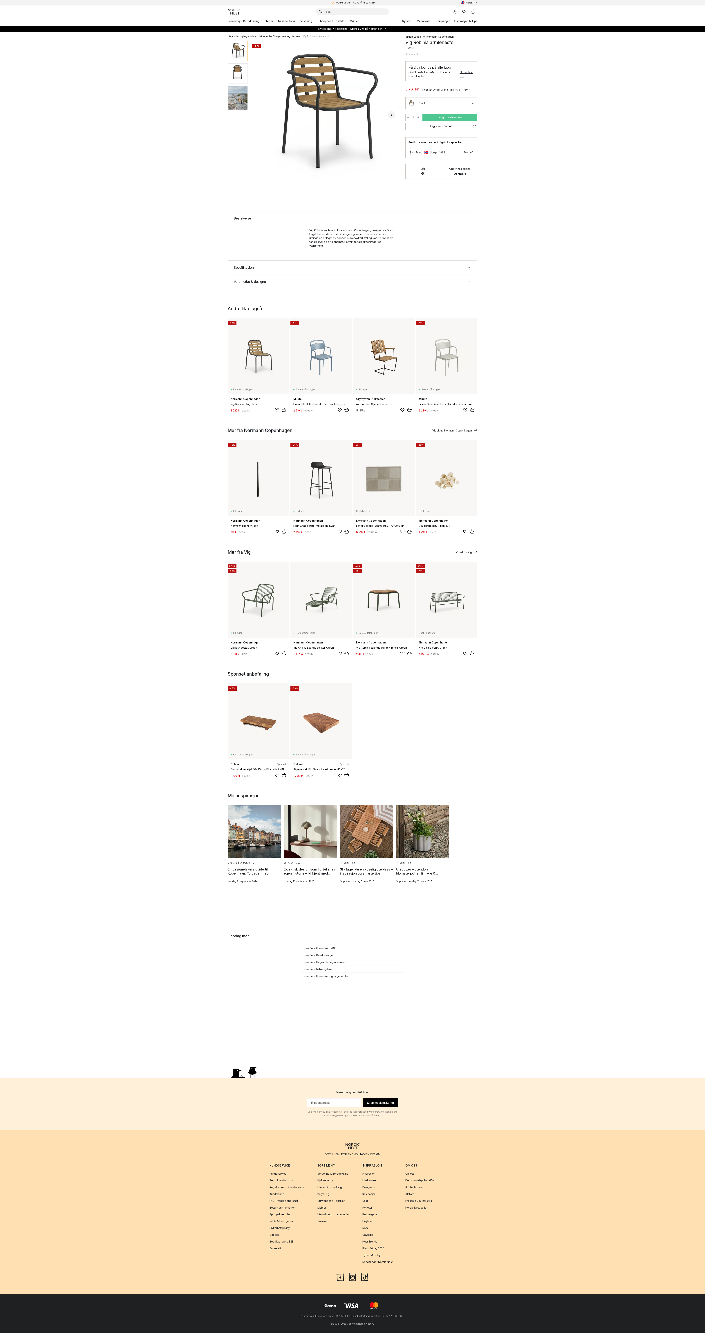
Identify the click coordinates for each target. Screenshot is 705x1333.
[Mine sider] (455, 11)
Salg (365, 1201)
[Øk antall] (418, 117)
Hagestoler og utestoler (287, 36)
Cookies (275, 1234)
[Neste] (391, 115)
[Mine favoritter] (464, 11)
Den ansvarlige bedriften (420, 1180)
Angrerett (275, 1248)
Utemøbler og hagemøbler (242, 36)
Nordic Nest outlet (416, 1207)
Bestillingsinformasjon (282, 1207)
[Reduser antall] (408, 117)
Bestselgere (369, 1214)
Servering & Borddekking (243, 21)
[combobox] (469, 3)
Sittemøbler (265, 36)
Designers (368, 1187)
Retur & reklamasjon (282, 1180)
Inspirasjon (368, 1173)
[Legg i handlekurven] (284, 410)
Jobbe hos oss (414, 1187)
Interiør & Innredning (329, 1187)
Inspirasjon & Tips (465, 21)
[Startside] (235, 11)
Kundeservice (278, 1173)
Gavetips (367, 1234)
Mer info (469, 152)
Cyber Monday (371, 1255)
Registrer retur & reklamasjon (287, 1187)
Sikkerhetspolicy (280, 1228)
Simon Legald (413, 36)
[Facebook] (340, 1277)
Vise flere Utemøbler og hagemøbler (326, 976)
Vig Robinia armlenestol (316, 36)
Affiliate (409, 1194)
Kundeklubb (277, 1194)
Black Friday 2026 (373, 1248)
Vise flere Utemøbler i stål (319, 948)
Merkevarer (424, 21)
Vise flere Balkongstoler (318, 969)
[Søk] (320, 11)
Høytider (367, 1221)
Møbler (354, 21)
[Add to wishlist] (277, 410)
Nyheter (407, 21)
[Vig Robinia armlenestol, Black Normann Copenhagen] (326, 114)
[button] (412, 54)
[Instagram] (352, 1277)
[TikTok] (365, 1277)
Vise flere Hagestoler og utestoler (324, 962)
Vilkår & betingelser (281, 1221)
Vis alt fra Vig (464, 552)
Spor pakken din (280, 1214)
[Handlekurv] (473, 11)
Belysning (305, 21)
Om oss (409, 1173)
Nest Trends (369, 1241)
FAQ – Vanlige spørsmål (284, 1201)
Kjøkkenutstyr (286, 21)
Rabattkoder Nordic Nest (377, 1262)
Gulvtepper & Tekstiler (331, 21)
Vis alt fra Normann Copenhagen (452, 430)
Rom (365, 1228)
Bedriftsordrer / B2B (282, 1241)
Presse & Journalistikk (418, 1201)
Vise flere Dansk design (318, 955)
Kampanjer (443, 21)
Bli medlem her (466, 74)
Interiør (268, 21)
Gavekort (323, 1221)
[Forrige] (260, 115)
